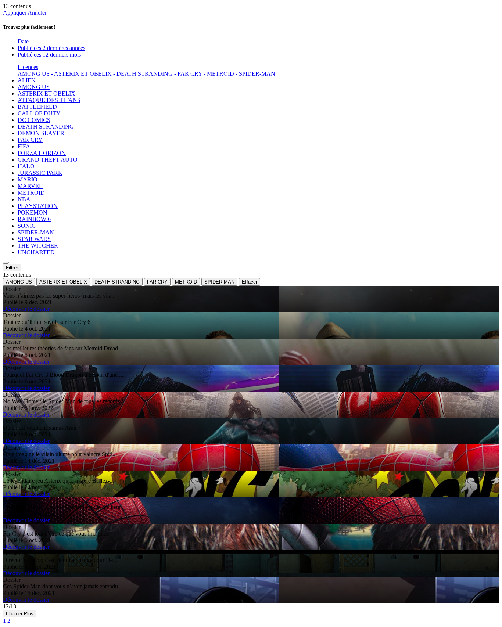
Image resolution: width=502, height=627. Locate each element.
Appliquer (14, 13)
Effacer (249, 282)
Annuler (37, 13)
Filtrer (12, 267)
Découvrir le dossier (26, 309)
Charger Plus (19, 613)
